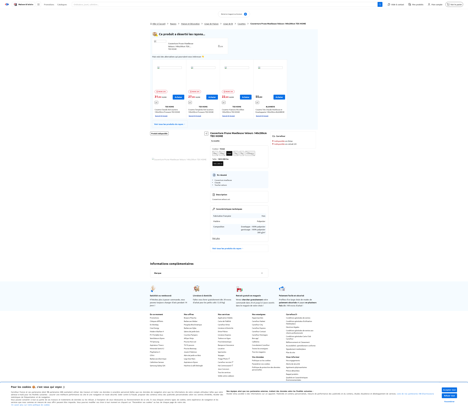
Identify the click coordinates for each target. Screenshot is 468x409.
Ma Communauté (224, 365)
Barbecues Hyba (190, 328)
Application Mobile (225, 318)
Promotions (154, 318)
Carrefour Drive (224, 324)
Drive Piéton (223, 331)
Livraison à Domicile (225, 328)
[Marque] (261, 273)
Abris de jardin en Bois (192, 355)
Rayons (173, 23)
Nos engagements (293, 360)
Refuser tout (449, 396)
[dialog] (234, 395)
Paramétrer (449, 401)
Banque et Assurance (226, 345)
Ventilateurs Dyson (157, 338)
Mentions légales (292, 327)
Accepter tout (449, 390)
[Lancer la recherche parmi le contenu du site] (380, 4)
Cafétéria (255, 342)
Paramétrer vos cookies (261, 364)
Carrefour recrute (225, 362)
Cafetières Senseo (157, 362)
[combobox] (227, 4)
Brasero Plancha (190, 318)
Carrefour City (257, 324)
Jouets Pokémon (190, 352)
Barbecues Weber (190, 321)
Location (221, 348)
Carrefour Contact (259, 331)
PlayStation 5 (155, 352)
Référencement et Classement (298, 342)
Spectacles (222, 352)
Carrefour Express (259, 328)
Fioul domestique (224, 342)
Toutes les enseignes (260, 348)
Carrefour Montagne (260, 335)
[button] (38, 4)
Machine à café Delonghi (193, 365)
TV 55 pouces (189, 345)
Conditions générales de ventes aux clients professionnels (299, 331)
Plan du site (290, 352)
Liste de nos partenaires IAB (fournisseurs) (415, 394)
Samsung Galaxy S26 (157, 365)
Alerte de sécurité (293, 364)
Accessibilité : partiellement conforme (301, 345)
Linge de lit (228, 23)
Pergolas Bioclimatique (193, 324)
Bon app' (255, 338)
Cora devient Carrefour (261, 345)
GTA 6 (152, 355)
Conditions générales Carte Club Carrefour (298, 337)
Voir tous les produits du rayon (168, 124)
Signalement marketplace (296, 349)
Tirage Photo (223, 359)
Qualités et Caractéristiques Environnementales (297, 378)
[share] (206, 133)
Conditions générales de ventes (298, 318)
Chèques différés (156, 321)
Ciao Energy (154, 328)
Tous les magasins (259, 352)
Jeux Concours (223, 369)
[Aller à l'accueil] (7, 4)
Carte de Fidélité (224, 321)
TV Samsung (154, 342)
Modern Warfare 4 (157, 331)
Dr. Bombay (154, 324)
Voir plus (216, 238)
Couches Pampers (191, 335)
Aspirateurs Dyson (191, 362)
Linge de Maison (211, 23)
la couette (215, 141)
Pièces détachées (293, 371)
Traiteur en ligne (224, 338)
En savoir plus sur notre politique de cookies (30, 405)
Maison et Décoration (190, 23)
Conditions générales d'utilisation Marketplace (299, 322)
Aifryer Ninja (189, 338)
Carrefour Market (258, 321)
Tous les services (224, 372)
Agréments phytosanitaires (296, 367)
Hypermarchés (257, 318)
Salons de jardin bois (191, 331)
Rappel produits (292, 374)
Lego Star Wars (189, 359)
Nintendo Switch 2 (157, 348)
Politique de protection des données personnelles (266, 368)
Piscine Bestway (190, 348)
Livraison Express (224, 335)
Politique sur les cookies (261, 360)
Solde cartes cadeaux (226, 376)
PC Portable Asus (156, 335)
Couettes (242, 23)
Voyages (221, 355)
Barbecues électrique (158, 359)
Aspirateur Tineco (157, 345)
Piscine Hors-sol (190, 342)
